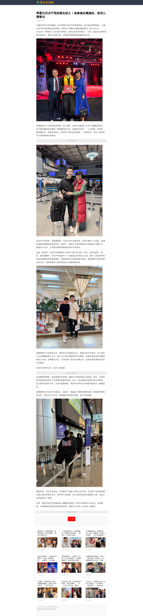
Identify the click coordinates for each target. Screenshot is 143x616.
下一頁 (71, 519)
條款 (49, 609)
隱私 (52, 609)
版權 (55, 609)
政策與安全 (45, 609)
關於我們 (39, 609)
